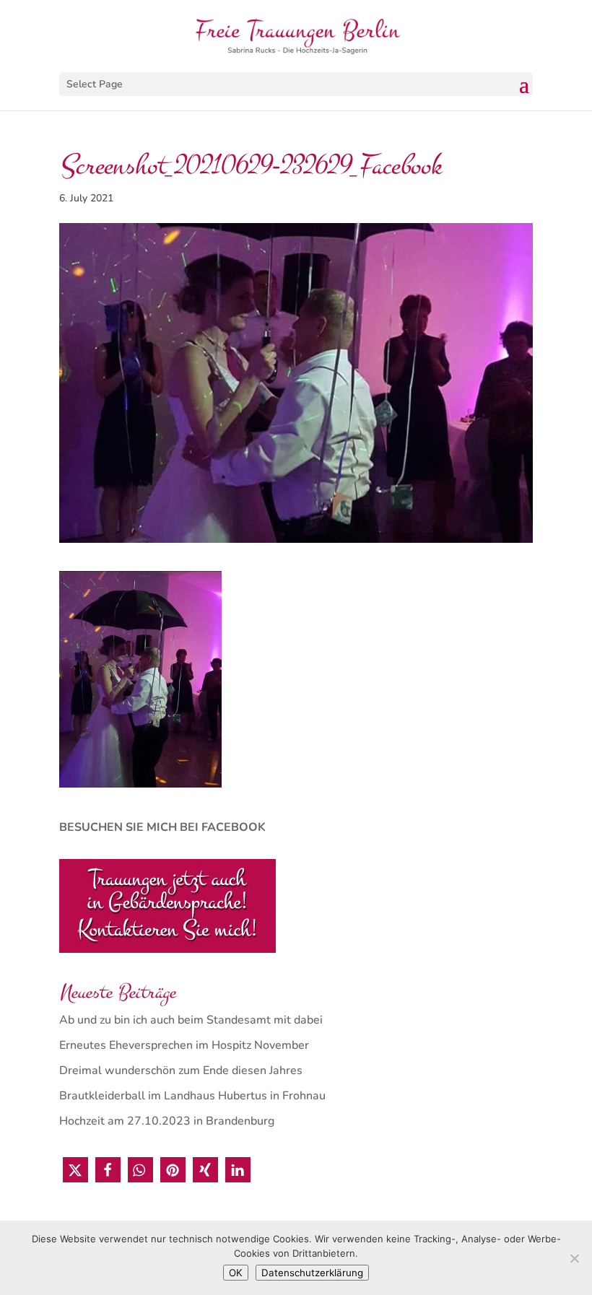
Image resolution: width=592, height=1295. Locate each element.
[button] (75, 1169)
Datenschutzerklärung (312, 1272)
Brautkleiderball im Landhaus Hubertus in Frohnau (192, 1096)
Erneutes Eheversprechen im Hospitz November (184, 1045)
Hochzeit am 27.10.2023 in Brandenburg (166, 1121)
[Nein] (574, 1258)
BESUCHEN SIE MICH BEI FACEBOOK (162, 827)
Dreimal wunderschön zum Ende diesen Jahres (180, 1070)
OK (236, 1272)
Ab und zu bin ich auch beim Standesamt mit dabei (191, 1020)
